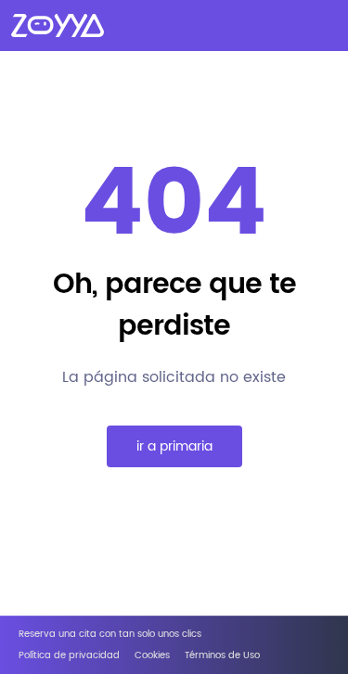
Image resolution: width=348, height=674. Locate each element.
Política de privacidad (69, 656)
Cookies (152, 656)
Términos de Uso (222, 656)
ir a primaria (174, 446)
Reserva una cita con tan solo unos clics (110, 635)
